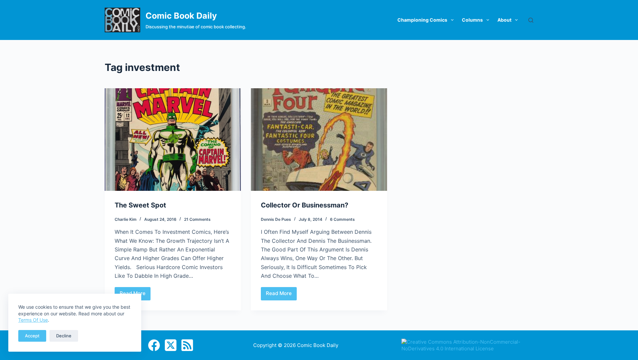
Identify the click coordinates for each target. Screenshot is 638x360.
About (504, 20)
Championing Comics (422, 20)
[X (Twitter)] (170, 345)
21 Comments (197, 219)
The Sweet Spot (140, 205)
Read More (281, 295)
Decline (63, 335)
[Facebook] (154, 345)
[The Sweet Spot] (173, 139)
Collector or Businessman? (304, 205)
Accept (32, 335)
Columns (472, 20)
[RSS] (187, 345)
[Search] (530, 20)
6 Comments (342, 219)
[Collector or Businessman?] (319, 139)
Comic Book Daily (181, 16)
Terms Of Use (33, 320)
